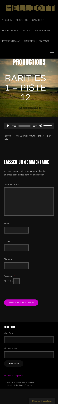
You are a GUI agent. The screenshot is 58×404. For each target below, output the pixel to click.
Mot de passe (10, 348)
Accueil (7, 20)
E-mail (7, 241)
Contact (44, 41)
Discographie (10, 30)
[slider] (48, 125)
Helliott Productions (36, 30)
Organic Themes (25, 385)
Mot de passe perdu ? (14, 375)
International (11, 41)
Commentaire (11, 184)
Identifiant (8, 333)
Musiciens (22, 20)
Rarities (29, 41)
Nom (6, 223)
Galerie (37, 20)
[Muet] (41, 125)
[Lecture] (8, 125)
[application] (29, 126)
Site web (8, 259)
